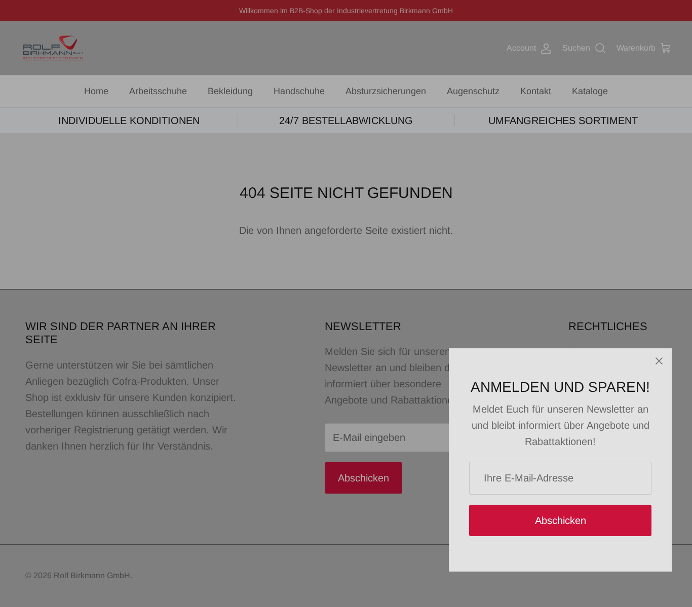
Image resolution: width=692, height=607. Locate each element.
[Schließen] (659, 361)
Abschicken (560, 520)
